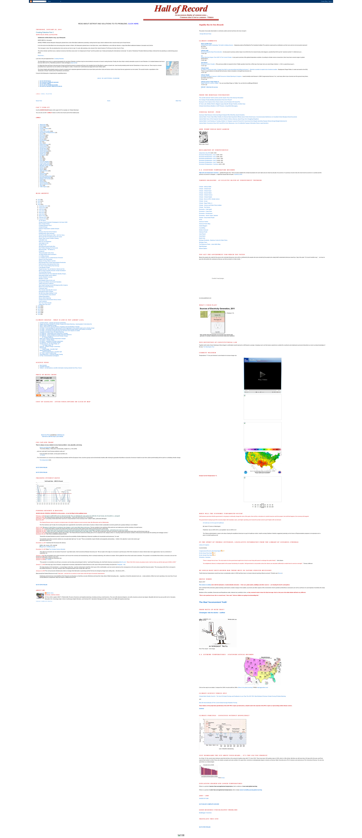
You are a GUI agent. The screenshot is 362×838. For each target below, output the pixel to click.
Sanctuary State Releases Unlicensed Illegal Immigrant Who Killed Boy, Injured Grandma (222, 115)
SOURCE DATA (238, 174)
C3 (202, 56)
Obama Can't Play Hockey (45, 259)
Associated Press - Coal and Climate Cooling (51, 354)
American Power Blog (204, 223)
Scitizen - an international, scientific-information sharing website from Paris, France (61, 368)
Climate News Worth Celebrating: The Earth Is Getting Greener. (217, 45)
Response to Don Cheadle (208, 64)
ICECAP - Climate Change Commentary (50, 346)
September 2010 (43, 206)
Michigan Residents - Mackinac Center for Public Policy (213, 240)
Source (280, 573)
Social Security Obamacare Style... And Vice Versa (51, 235)
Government (43, 152)
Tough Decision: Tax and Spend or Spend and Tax (51, 269)
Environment (43, 140)
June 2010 (42, 211)
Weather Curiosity (43, 278)
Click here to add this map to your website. (52, 436)
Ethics (41, 143)
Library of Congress (204, 545)
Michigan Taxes (203, 242)
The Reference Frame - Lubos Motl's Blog (209, 244)
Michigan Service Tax (45, 165)
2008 (39, 307)
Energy (41, 139)
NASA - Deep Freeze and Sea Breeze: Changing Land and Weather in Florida (59, 326)
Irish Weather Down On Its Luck (47, 280)
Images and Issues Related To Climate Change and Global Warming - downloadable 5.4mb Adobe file (66, 324)
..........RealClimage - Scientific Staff (48, 349)
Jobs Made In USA (43, 243)
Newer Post (39, 100)
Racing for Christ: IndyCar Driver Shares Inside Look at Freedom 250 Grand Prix (219, 102)
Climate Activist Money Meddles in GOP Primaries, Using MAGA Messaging (218, 106)
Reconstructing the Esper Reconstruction (211, 52)
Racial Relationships (45, 177)
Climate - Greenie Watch (205, 193)
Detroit (41, 134)
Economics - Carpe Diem (205, 211)
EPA (41, 141)
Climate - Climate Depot (205, 191)
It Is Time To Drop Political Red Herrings (49, 265)
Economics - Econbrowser (205, 213)
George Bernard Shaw (205, 34)
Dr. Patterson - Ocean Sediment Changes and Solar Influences (56, 334)
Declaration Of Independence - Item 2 (207, 154)
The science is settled (205, 584)
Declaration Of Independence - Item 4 (207, 156)
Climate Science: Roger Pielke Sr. (210, 81)
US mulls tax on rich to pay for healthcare (213, 523)
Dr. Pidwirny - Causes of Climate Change (50, 342)
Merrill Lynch (123, 562)
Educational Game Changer (46, 291)
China (41, 127)
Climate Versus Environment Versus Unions (50, 299)
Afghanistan (43, 124)
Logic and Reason (44, 164)
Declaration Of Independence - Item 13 (208, 160)
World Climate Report (45, 350)
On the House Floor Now (205, 553)
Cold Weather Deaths (44, 267)
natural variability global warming (251, 790)
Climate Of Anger (43, 227)
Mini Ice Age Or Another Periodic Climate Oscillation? (52, 270)
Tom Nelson (204, 62)
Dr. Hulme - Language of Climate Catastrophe (51, 341)
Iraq (41, 157)
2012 (39, 201)
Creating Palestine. (59, 58)
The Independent (44, 460)
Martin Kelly (202, 238)
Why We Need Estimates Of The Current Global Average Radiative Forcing (218, 702)
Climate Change (44, 128)
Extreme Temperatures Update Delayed (49, 228)
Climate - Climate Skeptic (205, 197)
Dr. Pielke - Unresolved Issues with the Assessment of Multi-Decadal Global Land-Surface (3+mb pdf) (65, 329)
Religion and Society (45, 178)
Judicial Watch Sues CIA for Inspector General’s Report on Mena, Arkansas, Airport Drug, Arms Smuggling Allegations (229, 119)
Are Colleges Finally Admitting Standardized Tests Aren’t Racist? (215, 100)
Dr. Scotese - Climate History (47, 340)
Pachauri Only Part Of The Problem (48, 232)
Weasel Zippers (203, 248)
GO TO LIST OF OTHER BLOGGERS (49, 85)
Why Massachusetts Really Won (47, 246)
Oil (40, 172)
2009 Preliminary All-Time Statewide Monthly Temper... (53, 273)
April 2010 (42, 214)
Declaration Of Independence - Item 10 (208, 158)
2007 (39, 309)
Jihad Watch (202, 236)
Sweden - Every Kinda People (206, 217)
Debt (40, 230)
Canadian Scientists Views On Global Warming (52, 332)
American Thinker (203, 221)
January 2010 (42, 219)
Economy (42, 136)
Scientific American (44, 366)
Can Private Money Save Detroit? (47, 294)
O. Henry (42, 455)
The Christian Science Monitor (57, 549)
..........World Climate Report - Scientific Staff (51, 351)
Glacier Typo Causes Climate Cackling (49, 238)
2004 (39, 314)
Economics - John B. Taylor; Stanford (208, 215)
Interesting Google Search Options (47, 275)
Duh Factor (42, 135)
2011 (39, 202)
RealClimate (43, 348)
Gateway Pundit (203, 232)
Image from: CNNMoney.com (47, 546)
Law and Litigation (44, 161)
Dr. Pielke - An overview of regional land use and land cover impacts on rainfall (60, 330)
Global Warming (44, 151)
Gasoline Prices (44, 147)
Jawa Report (202, 234)
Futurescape (43, 145)
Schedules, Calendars (205, 557)
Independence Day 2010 (204, 152)
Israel (43, 93)
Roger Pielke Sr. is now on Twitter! (210, 83)
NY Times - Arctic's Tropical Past (48, 353)
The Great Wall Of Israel (45, 272)
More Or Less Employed (45, 241)
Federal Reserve (44, 144)
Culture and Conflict (45, 131)
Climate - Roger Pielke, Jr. (205, 203)
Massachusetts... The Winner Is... (47, 249)
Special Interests (44, 184)
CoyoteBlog (202, 228)
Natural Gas (43, 167)
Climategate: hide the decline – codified (212, 612)
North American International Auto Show (49, 264)
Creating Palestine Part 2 (45, 32)
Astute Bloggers (203, 225)
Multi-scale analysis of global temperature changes (53, 338)
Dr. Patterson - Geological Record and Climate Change (54, 336)
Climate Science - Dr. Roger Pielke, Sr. (49, 344)
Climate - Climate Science (205, 195)
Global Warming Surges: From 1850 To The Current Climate (216, 57)
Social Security (43, 182)
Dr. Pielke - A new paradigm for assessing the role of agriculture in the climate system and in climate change (67, 328)
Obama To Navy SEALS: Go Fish (47, 261)
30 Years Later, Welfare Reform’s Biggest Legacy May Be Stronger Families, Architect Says (222, 104)
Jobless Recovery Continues (46, 283)
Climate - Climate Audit (205, 188)
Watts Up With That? (206, 43)
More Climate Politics (44, 224)
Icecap (223, 777)
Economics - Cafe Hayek (205, 209)
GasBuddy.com (60, 434)
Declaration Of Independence (47, 132)
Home (108, 100)
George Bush (43, 148)
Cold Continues (43, 301)
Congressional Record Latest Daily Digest (210, 551)
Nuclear (42, 168)
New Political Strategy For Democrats (48, 248)
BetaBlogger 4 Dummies (205, 812)
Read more (41, 55)
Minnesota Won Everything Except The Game (50, 236)
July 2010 (41, 209)
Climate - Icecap (203, 201)
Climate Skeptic (205, 75)
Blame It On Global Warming (46, 286)
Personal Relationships (46, 176)
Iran (41, 156)
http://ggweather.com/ (262, 687)
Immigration (43, 155)
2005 (39, 312)
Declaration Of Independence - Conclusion (209, 164)
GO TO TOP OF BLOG (45, 81)
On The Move (42, 220)
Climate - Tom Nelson (204, 207)
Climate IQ (41, 251)
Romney (42, 181)
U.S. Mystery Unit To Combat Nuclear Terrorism (51, 257)
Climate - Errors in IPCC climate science (209, 199)
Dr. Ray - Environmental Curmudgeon (49, 355)
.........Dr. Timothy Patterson (46, 337)
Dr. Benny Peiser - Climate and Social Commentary (53, 322)
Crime (41, 130)
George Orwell (43, 149)
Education (42, 138)
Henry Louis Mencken (45, 447)
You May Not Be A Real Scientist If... (48, 254)
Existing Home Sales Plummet (46, 233)
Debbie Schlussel (203, 230)
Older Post (178, 100)
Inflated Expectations (44, 296)
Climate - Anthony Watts (205, 186)
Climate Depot (205, 68)
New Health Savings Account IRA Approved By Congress (53, 285)
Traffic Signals (43, 186)
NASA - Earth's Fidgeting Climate (48, 325)
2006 (39, 311)
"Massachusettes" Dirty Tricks (46, 253)
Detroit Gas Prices (45, 434)
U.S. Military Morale (44, 256)
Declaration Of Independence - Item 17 (208, 162)
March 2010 (42, 215)
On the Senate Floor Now (205, 555)
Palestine (49, 93)
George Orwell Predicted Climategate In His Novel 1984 (53, 222)
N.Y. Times (48, 559)
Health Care (43, 153)
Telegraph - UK (121, 564)
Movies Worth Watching (45, 298)
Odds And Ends (44, 171)
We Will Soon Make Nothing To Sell (48, 293)
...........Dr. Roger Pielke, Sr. (46, 345)
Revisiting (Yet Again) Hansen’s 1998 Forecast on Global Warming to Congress (221, 76)
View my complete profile (44, 601)
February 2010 (43, 217)
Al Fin (200, 219)
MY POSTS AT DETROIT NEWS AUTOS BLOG (51, 86)
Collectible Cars (43, 240)
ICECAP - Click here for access (209, 87)
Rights (41, 180)
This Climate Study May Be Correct (48, 290)
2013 (39, 199)
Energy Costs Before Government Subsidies (50, 282)
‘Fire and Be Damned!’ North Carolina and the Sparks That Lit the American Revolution (221, 97)
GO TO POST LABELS (45, 83)
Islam (41, 159)
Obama (41, 169)
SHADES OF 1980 (204, 798)
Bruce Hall (50, 592)
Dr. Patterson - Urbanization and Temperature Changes (54, 333)
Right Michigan (203, 246)
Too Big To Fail (42, 244)
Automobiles (43, 126)
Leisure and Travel (44, 163)
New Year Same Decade (45, 303)
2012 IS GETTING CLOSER (108, 78)
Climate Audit (204, 50)
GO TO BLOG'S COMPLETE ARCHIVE (49, 82)
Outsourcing (43, 173)
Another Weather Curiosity (45, 277)
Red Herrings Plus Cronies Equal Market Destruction (52, 262)
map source (74, 62)
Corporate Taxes (43, 288)
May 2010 (41, 212)
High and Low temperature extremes (209, 172)
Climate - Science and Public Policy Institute (210, 205)
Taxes (41, 185)
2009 (39, 306)
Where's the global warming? (245, 687)
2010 (39, 204)
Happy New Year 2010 (44, 304)
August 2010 (42, 207)
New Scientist (43, 365)
